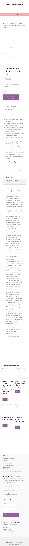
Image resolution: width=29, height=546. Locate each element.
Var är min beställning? (9, 458)
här (21, 336)
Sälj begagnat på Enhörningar (11, 465)
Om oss (5, 462)
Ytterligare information (13, 180)
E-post (4, 503)
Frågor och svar (7, 457)
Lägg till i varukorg (11, 97)
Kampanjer (6, 469)
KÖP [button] (5, 399)
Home (4, 23)
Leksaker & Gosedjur (12, 23)
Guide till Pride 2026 (9, 482)
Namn (4, 507)
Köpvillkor (5, 455)
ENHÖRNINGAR (9, 542)
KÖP (17, 391)
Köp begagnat (6, 467)
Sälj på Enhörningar (8, 463)
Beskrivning (9, 177)
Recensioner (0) (10, 183)
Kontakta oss (6, 460)
